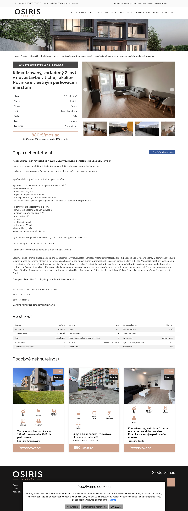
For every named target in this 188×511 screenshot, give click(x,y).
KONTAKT (168, 13)
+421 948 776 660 (57, 3)
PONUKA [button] (80, 13)
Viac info (112, 500)
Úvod (16, 56)
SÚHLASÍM (116, 507)
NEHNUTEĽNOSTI (96, 13)
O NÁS (72, 13)
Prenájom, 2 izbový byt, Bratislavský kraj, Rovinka (42, 56)
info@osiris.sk (72, 3)
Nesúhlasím (72, 507)
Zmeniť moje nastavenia (95, 507)
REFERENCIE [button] (154, 13)
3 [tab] (41, 400)
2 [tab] (38, 400)
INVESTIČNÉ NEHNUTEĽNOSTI (119, 13)
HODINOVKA (141, 13)
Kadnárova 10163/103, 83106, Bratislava (31, 3)
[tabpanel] (38, 386)
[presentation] (85, 90)
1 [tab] (36, 400)
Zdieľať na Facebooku (163, 152)
